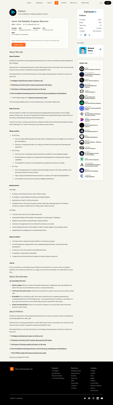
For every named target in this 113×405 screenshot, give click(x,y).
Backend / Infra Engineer (91, 171)
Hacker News (74, 383)
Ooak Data (87, 147)
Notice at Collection (96, 385)
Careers (93, 380)
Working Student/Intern (91, 131)
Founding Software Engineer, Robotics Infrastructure (93, 165)
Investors (73, 376)
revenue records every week (36, 353)
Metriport (87, 123)
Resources (73, 3)
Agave (86, 102)
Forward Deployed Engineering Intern (90, 97)
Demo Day (74, 378)
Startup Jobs (85, 3)
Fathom (22, 11)
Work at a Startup (57, 376)
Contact (93, 373)
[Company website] (81, 35)
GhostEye (87, 140)
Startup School (56, 373)
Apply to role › (18, 45)
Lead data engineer (90, 148)
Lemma (87, 169)
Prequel (87, 79)
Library (49, 3)
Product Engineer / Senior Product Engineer (92, 154)
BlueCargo (87, 84)
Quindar (87, 90)
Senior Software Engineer (92, 80)
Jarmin (86, 118)
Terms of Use (94, 390)
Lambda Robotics (89, 163)
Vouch (86, 158)
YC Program (55, 371)
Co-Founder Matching (58, 378)
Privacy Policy (94, 383)
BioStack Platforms (89, 73)
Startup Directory (76, 371)
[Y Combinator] (56, 3)
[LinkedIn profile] (85, 35)
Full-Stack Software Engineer (93, 103)
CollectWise (88, 175)
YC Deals (73, 388)
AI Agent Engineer (90, 176)
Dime (86, 95)
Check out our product (16, 357)
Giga (86, 135)
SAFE (72, 380)
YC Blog (93, 371)
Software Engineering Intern (92, 69)
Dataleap (87, 130)
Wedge (86, 68)
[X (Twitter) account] (89, 35)
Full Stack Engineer (90, 92)
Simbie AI (87, 152)
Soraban (87, 112)
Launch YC (74, 385)
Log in (101, 3)
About (29, 3)
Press (92, 376)
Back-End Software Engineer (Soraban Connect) (93, 114)
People (92, 378)
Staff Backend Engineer (91, 137)
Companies (39, 3)
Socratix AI (87, 106)
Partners (64, 3)
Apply (107, 3)
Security (93, 388)
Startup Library (75, 373)
